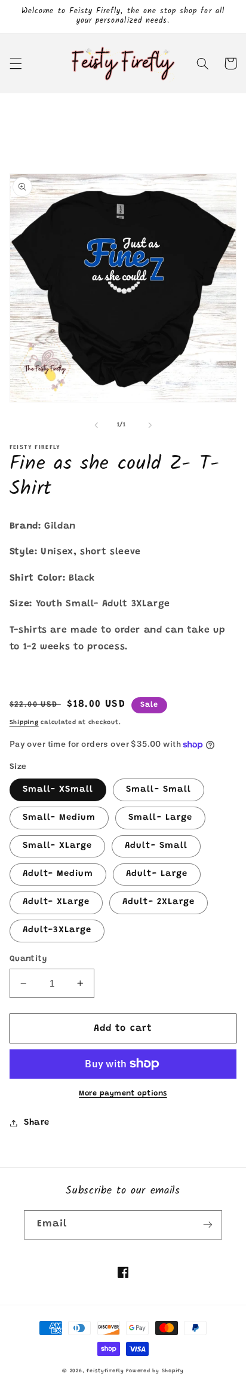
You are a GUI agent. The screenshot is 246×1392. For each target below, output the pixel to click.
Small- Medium (59, 817)
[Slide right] (150, 425)
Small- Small (158, 789)
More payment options (123, 1093)
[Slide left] (96, 425)
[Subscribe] (208, 1225)
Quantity (28, 959)
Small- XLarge (58, 845)
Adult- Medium (58, 873)
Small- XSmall (58, 789)
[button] (15, 63)
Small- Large (160, 817)
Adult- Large (156, 873)
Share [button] (37, 1122)
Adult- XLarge (56, 902)
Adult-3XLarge (57, 930)
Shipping (24, 722)
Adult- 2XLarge (158, 902)
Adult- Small (156, 845)
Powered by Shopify (154, 1371)
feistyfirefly (105, 1371)
